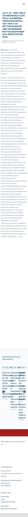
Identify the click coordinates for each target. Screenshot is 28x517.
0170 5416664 (6, 486)
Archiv (12, 40)
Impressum (5, 506)
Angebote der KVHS (8, 502)
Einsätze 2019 (11, 42)
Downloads (5, 496)
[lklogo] (7, 2)
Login (3, 499)
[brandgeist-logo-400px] (12, 448)
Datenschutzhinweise (9, 509)
